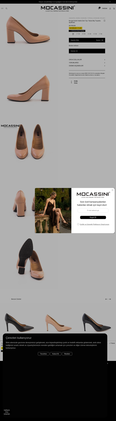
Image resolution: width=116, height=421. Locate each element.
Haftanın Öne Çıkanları (7, 412)
